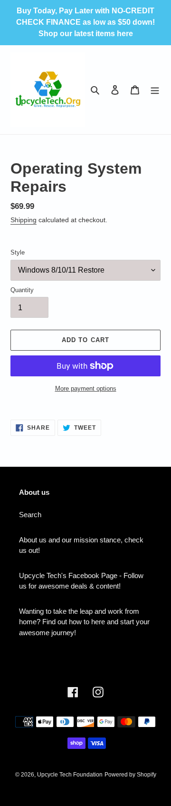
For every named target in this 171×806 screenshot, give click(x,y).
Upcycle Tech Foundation (70, 774)
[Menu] (155, 89)
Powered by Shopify (130, 774)
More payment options (85, 388)
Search (30, 515)
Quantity (22, 290)
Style (17, 252)
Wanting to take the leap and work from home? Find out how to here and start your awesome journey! (84, 622)
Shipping (23, 220)
